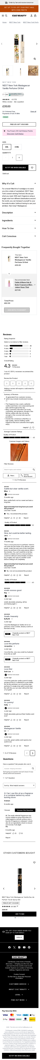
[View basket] (35, 16)
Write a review (7, 102)
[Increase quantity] (19, 157)
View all (33, 111)
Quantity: (6, 153)
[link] (31, 16)
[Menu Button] (2, 16)
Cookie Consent (19, 974)
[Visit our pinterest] (29, 947)
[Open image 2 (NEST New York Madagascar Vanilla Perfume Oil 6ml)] (20, 70)
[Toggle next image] (36, 43)
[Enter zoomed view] (35, 59)
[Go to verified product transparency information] (13, 94)
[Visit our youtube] (24, 947)
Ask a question (19, 102)
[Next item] (34, 888)
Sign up (19, 937)
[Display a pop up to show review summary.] (18, 906)
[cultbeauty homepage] (19, 16)
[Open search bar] (6, 16)
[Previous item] (3, 888)
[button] (19, 95)
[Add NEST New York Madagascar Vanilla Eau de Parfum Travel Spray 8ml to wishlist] (34, 862)
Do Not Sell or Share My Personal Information (19, 977)
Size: (4, 142)
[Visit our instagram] (19, 947)
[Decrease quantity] (5, 157)
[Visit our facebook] (9, 947)
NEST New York (14, 22)
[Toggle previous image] (1, 43)
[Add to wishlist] (32, 168)
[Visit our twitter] (14, 947)
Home (4, 22)
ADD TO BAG (19, 914)
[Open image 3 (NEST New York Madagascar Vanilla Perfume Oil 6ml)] (33, 70)
